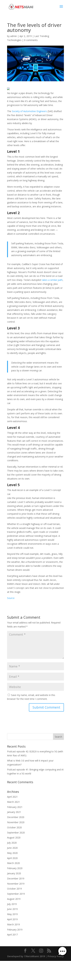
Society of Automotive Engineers (29, 111)
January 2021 (14, 812)
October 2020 (14, 827)
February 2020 (14, 868)
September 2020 (16, 832)
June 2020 (12, 847)
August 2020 (13, 837)
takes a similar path (52, 279)
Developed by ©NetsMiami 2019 (26, 956)
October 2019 (14, 888)
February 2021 (14, 807)
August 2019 (13, 898)
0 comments (31, 40)
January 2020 (14, 873)
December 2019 (15, 878)
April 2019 (12, 919)
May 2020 (12, 853)
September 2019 (16, 893)
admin (13, 36)
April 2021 (12, 796)
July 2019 (12, 904)
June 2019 (12, 909)
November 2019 (15, 883)
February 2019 (14, 929)
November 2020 (15, 822)
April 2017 (12, 934)
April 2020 (12, 858)
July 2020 (12, 842)
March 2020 (13, 863)
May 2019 (12, 914)
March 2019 (13, 924)
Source (11, 598)
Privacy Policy (56, 956)
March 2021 (13, 801)
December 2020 (15, 817)
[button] (62, 952)
